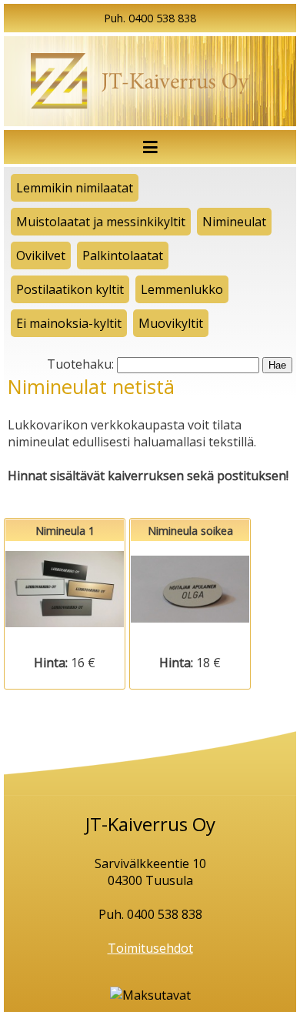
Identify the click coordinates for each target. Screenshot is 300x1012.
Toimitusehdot (150, 948)
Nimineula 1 (64, 589)
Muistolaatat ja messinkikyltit (100, 221)
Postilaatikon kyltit (70, 289)
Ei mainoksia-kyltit (69, 323)
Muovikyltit (170, 323)
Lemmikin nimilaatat (74, 187)
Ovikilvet (40, 255)
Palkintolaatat (122, 255)
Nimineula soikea (190, 589)
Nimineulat (234, 221)
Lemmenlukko (182, 289)
